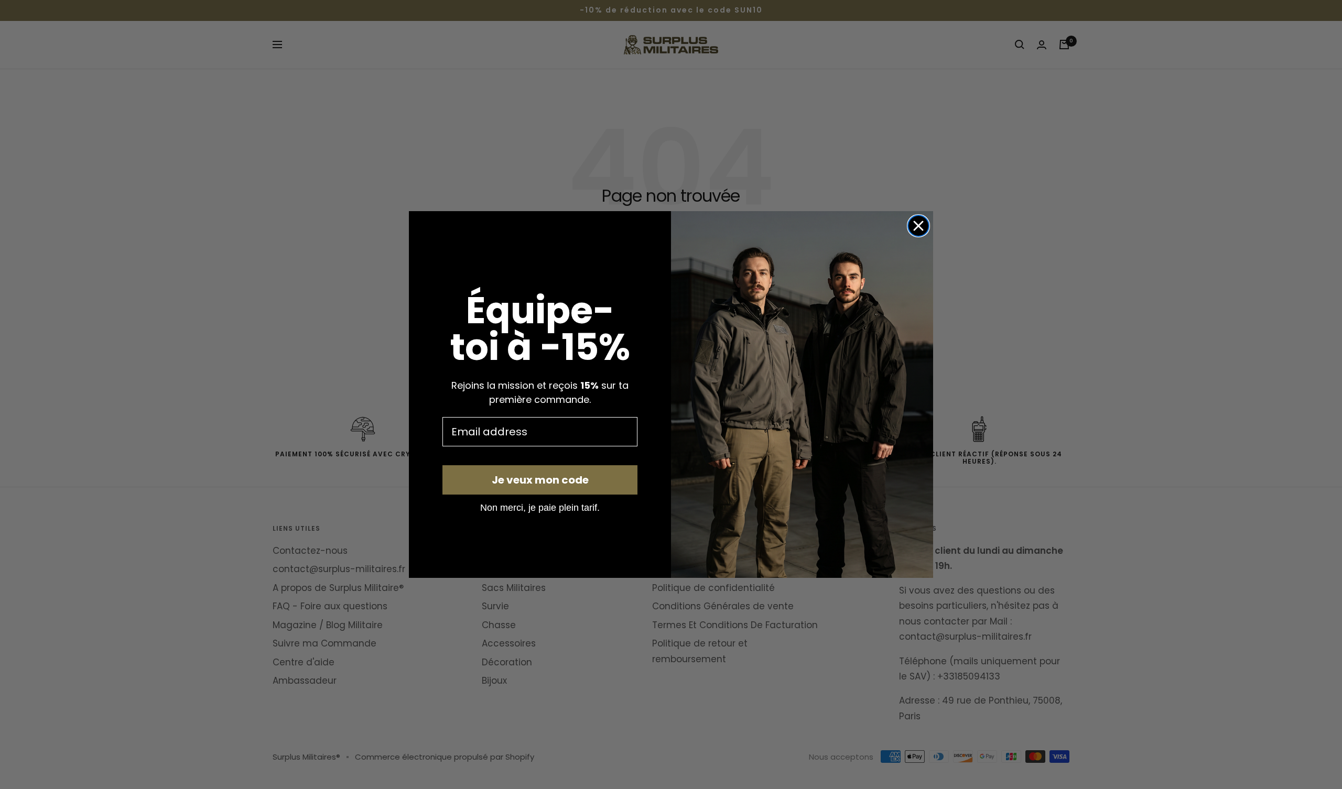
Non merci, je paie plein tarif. (540, 507)
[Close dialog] (918, 225)
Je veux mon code (540, 480)
